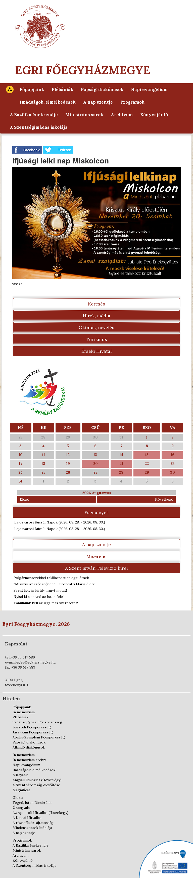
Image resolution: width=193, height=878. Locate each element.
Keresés (96, 304)
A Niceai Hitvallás (27, 817)
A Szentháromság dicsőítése (36, 785)
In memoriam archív (29, 760)
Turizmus (96, 339)
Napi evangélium (149, 89)
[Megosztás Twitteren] (58, 149)
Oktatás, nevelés (96, 327)
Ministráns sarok (84, 114)
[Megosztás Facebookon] (27, 149)
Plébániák (62, 89)
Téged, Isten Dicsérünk (32, 802)
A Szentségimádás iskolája (39, 127)
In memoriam (24, 712)
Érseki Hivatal (96, 351)
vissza (17, 284)
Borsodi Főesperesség (32, 727)
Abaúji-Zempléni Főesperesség (39, 737)
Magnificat (21, 790)
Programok (132, 102)
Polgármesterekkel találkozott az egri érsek (51, 578)
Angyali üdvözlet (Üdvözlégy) (37, 780)
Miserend (96, 556)
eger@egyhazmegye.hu (36, 662)
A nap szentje (98, 102)
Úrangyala (21, 807)
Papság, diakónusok (102, 89)
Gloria (18, 797)
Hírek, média (96, 316)
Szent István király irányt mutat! (40, 590)
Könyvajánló (154, 114)
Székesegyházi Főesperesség (37, 722)
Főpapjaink (32, 89)
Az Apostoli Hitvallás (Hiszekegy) (40, 812)
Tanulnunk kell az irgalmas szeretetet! (46, 603)
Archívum (122, 114)
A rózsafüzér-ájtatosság (33, 822)
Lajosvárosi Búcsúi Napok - (59, 522)
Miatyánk (20, 775)
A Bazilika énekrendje (34, 114)
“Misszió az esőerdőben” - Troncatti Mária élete (54, 584)
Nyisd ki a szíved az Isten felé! (39, 596)
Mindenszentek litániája (32, 827)
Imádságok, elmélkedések (48, 102)
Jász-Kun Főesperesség (33, 732)
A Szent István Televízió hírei (96, 568)
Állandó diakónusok (29, 747)
